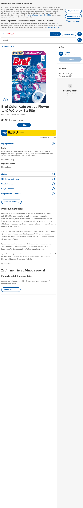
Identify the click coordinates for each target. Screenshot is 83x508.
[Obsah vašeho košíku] (61, 54)
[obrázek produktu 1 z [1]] (28, 77)
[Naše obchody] (79, 34)
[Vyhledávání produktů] (79, 40)
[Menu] (3, 34)
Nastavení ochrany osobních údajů (39, 15)
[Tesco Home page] (10, 34)
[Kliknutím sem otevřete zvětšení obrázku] (5, 100)
